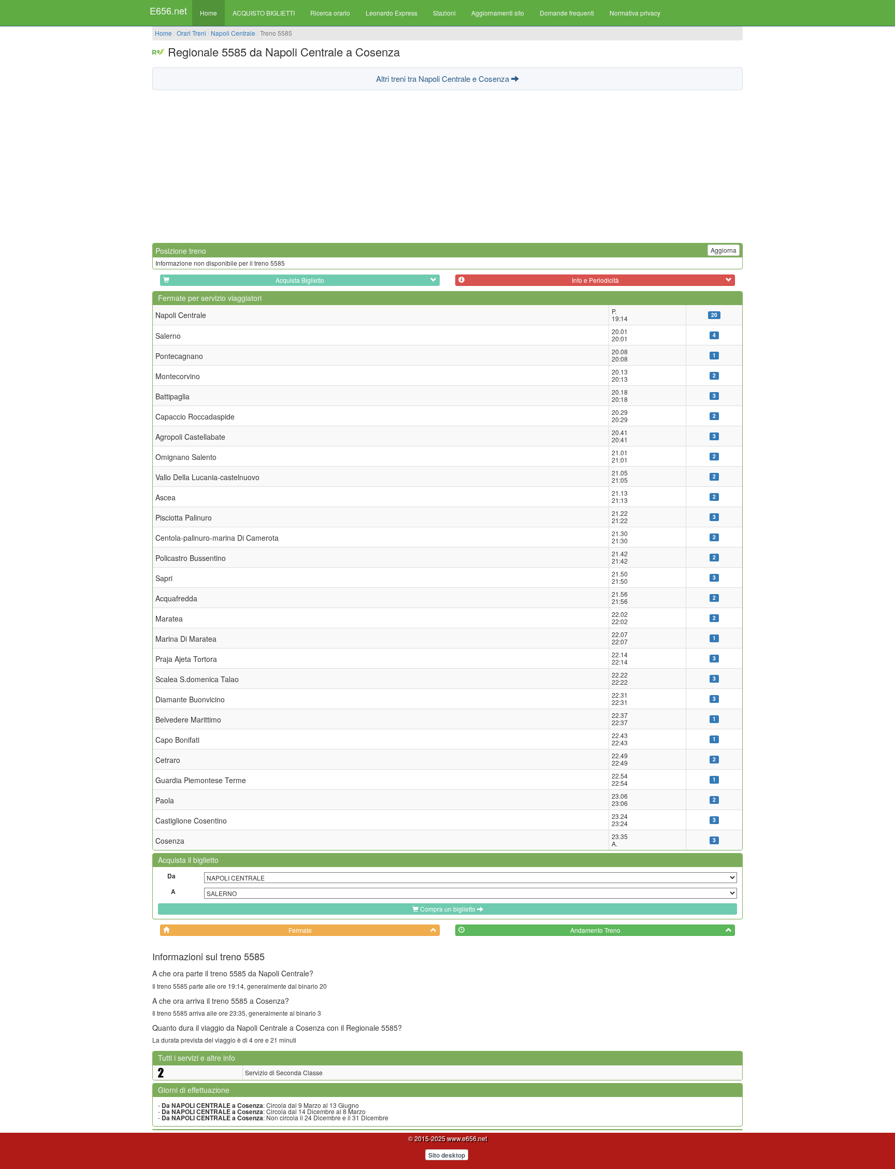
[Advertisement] (447, 165)
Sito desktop (446, 1155)
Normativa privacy (635, 12)
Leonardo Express (391, 12)
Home (208, 12)
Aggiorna (724, 250)
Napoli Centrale (233, 32)
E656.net (168, 10)
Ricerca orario (330, 12)
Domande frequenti (567, 12)
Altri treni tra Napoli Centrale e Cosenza (443, 78)
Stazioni (444, 12)
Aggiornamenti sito (497, 12)
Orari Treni (191, 32)
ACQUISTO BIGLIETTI (264, 12)
